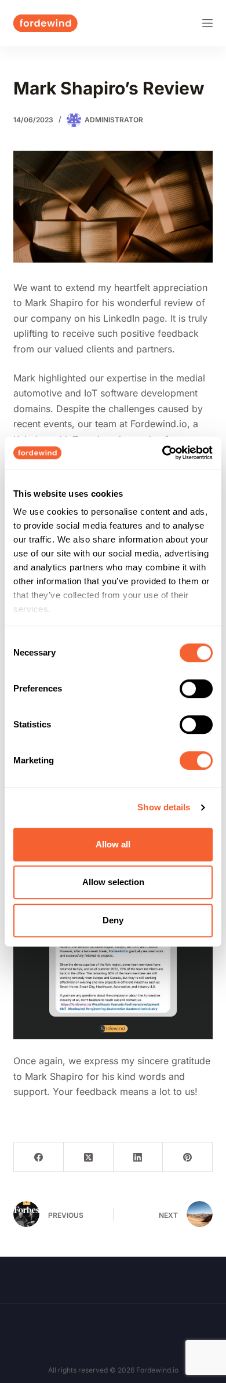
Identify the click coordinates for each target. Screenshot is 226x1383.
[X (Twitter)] (89, 1157)
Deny (113, 920)
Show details (163, 807)
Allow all (113, 844)
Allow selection (113, 882)
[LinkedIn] (138, 1157)
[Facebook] (39, 1157)
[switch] (196, 688)
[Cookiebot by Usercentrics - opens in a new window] (162, 452)
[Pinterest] (188, 1157)
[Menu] (207, 23)
